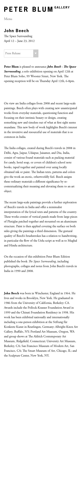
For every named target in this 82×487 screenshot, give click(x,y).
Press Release (12, 53)
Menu (8, 19)
